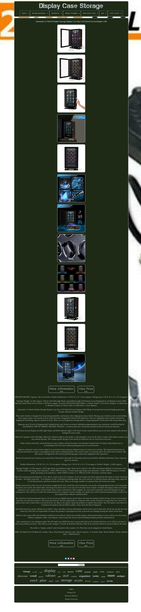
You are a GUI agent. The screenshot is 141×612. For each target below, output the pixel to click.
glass (43, 580)
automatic (87, 572)
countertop (95, 581)
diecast (88, 581)
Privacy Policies (71, 596)
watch (33, 580)
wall (59, 576)
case (79, 571)
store (111, 575)
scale (40, 572)
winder (95, 572)
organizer (85, 575)
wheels (103, 576)
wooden (34, 572)
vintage (26, 571)
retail (64, 572)
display (50, 570)
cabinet (50, 575)
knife (59, 572)
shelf (66, 575)
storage (66, 580)
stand (51, 581)
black (118, 572)
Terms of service (71, 599)
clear (102, 571)
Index (71, 589)
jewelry (110, 581)
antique (121, 576)
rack (57, 581)
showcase (23, 576)
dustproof (103, 581)
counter (74, 576)
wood (33, 575)
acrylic (78, 580)
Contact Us (71, 592)
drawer (71, 572)
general (41, 576)
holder (96, 576)
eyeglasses (110, 572)
